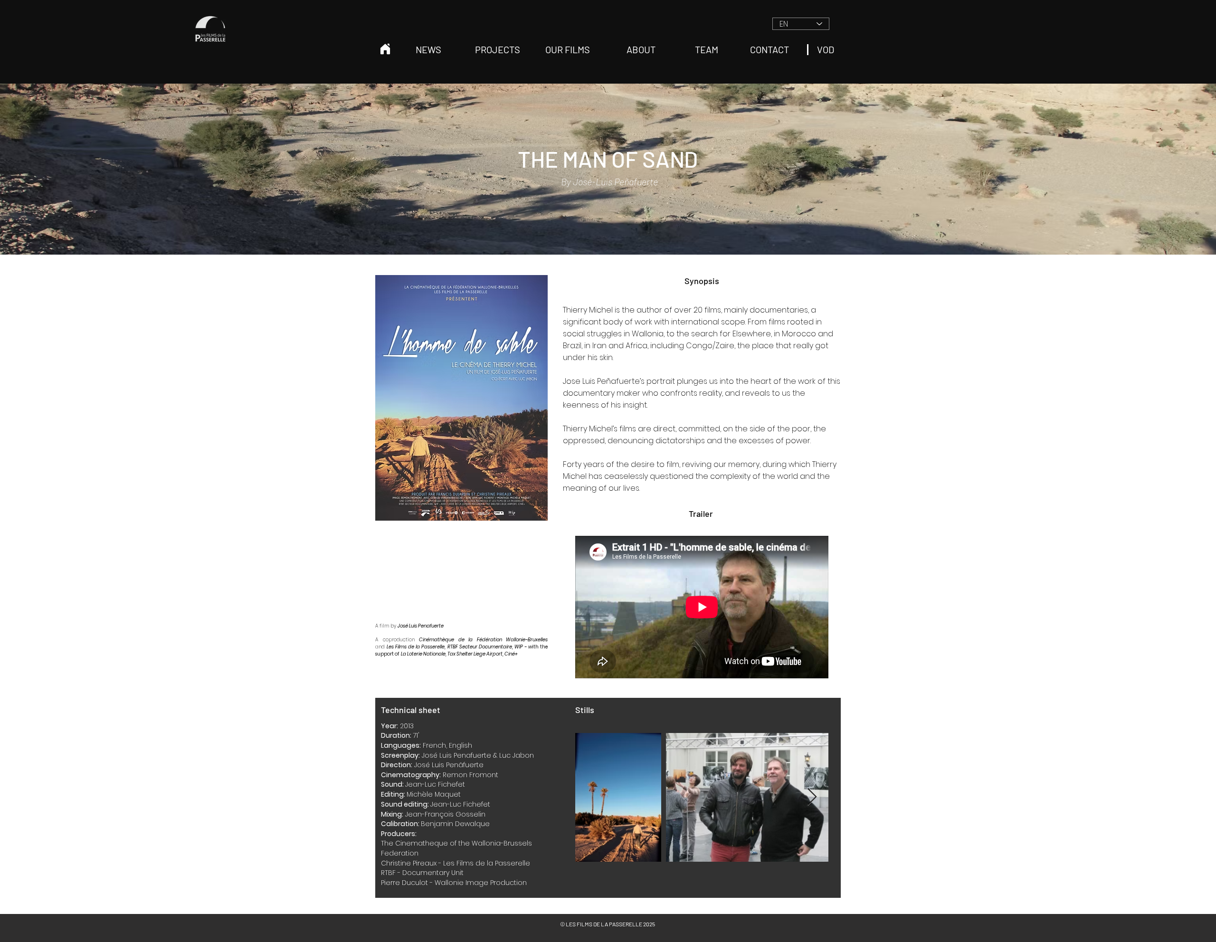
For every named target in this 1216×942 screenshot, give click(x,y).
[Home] (385, 49)
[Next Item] (812, 797)
